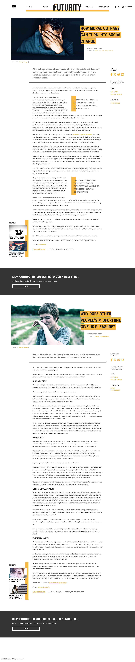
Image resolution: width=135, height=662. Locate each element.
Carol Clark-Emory (102, 336)
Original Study (39, 249)
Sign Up (26, 286)
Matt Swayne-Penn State (104, 51)
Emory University (115, 389)
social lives (116, 380)
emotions (114, 92)
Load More (67, 644)
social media (116, 94)
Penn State (115, 103)
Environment (103, 7)
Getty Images (23, 62)
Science (29, 7)
